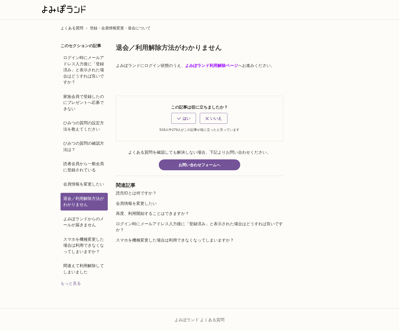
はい (186, 118)
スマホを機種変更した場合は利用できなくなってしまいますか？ (83, 245)
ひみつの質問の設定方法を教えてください (83, 126)
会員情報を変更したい (83, 184)
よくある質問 (72, 28)
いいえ (216, 118)
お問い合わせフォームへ (199, 164)
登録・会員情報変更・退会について (120, 28)
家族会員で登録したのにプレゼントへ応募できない (83, 102)
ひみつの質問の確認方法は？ (83, 146)
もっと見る (71, 283)
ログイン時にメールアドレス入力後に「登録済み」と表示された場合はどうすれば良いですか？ (83, 70)
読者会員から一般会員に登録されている (83, 166)
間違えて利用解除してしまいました (83, 268)
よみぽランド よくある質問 (199, 319)
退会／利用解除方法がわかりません (83, 201)
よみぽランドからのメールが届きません (83, 222)
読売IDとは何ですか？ (136, 193)
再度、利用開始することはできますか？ (152, 213)
